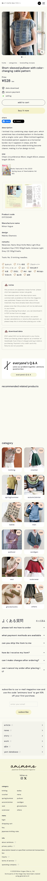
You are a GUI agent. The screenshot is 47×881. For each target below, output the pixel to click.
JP (39, 3)
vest (3, 806)
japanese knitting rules (10, 831)
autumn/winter (7, 802)
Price (4, 77)
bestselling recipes (27, 63)
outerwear (6, 810)
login (3, 820)
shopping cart (7, 824)
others (19, 810)
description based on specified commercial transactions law (23, 851)
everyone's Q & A (23, 375)
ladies (19, 791)
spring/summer (7, 798)
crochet (5, 794)
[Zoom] (42, 52)
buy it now (23, 110)
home (4, 63)
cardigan (20, 802)
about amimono (8, 842)
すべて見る (40, 621)
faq (3, 828)
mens (19, 794)
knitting (4, 791)
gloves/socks (22, 806)
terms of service (8, 861)
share (4, 117)
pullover (20, 798)
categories (13, 63)
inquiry (4, 857)
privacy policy (7, 846)
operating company (9, 865)
